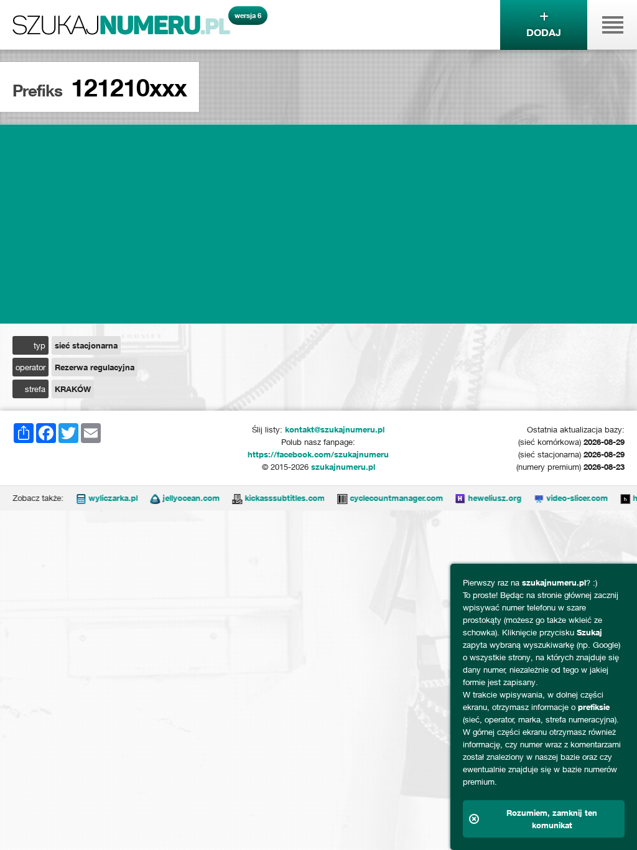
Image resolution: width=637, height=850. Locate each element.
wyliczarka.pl (100, 498)
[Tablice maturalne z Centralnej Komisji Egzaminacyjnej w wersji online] (448, 498)
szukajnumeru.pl (121, 25)
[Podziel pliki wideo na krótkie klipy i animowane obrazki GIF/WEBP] (526, 498)
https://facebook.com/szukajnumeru (318, 454)
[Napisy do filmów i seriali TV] (225, 498)
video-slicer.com (564, 498)
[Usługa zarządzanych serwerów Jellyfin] (142, 498)
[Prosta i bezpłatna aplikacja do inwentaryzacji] (330, 498)
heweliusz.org (482, 498)
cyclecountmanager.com (383, 498)
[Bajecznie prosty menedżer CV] (613, 498)
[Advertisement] (318, 224)
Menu (612, 25)
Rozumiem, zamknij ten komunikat (551, 819)
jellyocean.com (178, 498)
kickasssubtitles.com (272, 498)
